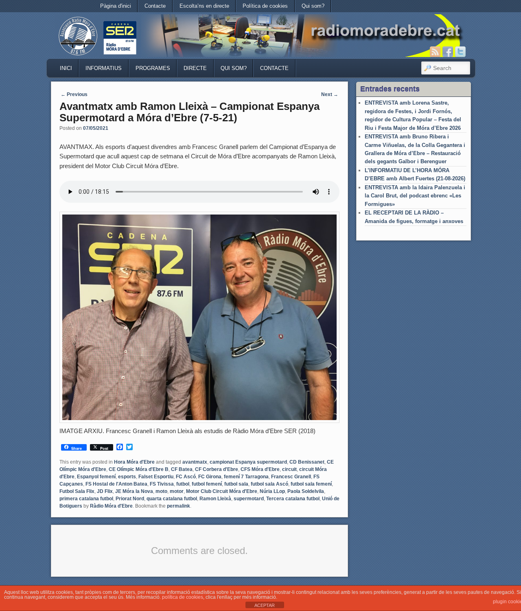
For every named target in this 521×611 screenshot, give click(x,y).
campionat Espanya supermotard (248, 462)
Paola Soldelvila (305, 491)
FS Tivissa (162, 484)
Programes (153, 68)
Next (329, 94)
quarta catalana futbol (172, 499)
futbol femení (207, 484)
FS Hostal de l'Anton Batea (116, 484)
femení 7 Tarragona (246, 477)
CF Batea (182, 469)
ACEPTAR (264, 605)
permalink (178, 506)
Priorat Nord (130, 499)
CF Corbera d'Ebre (216, 469)
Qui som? (313, 6)
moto (161, 491)
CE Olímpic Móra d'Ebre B (139, 469)
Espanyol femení (96, 477)
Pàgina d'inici (115, 6)
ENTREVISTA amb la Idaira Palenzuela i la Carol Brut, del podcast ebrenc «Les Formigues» (415, 195)
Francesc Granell (291, 477)
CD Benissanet (306, 462)
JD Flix (105, 491)
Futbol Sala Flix (76, 491)
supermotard (249, 499)
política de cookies (182, 597)
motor (177, 491)
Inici (66, 68)
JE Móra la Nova (134, 491)
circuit (289, 469)
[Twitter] (460, 51)
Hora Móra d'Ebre (134, 462)
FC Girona (209, 477)
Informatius (103, 68)
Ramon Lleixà (215, 499)
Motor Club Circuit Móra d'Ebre (221, 491)
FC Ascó (186, 477)
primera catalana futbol (86, 499)
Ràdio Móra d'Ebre (111, 506)
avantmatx (194, 462)
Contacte (155, 6)
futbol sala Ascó (269, 484)
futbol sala (236, 484)
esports (127, 477)
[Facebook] (447, 51)
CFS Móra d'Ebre (260, 469)
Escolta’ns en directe (204, 6)
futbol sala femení (311, 484)
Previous (74, 94)
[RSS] (435, 51)
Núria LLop (272, 491)
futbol (182, 484)
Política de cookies (265, 6)
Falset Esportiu (155, 477)
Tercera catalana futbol (293, 499)
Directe (195, 68)
